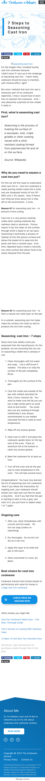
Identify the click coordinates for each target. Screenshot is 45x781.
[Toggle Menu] (42, 2)
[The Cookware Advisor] (18, 2)
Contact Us (26, 759)
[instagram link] (6, 740)
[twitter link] (12, 740)
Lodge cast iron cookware (14, 587)
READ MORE (14, 731)
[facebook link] (18, 740)
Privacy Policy (11, 759)
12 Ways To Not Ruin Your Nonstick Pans (21, 638)
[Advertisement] (22, 282)
